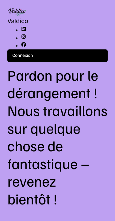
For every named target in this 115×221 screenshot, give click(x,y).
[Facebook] (23, 45)
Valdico (17, 21)
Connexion (22, 55)
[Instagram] (23, 38)
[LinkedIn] (23, 30)
